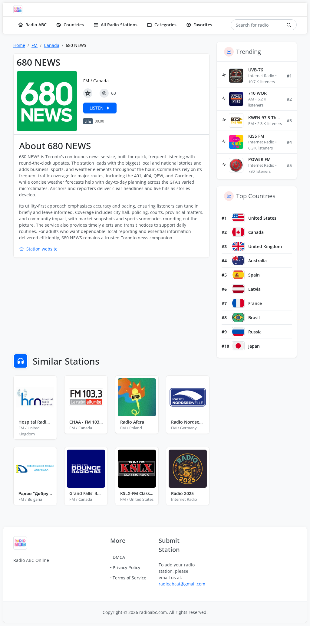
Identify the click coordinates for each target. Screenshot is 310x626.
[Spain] (238, 274)
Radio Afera (132, 422)
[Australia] (238, 260)
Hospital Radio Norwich (35, 422)
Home (19, 45)
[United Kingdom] (238, 246)
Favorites (202, 25)
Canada (51, 45)
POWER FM (259, 159)
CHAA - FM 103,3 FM (86, 422)
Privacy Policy (126, 567)
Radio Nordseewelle (187, 422)
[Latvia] (238, 288)
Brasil (254, 317)
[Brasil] (238, 317)
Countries (74, 25)
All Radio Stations (119, 25)
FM (34, 45)
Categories (165, 25)
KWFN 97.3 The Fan (265, 117)
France (255, 303)
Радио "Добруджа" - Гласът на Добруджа (35, 493)
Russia (255, 332)
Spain (254, 275)
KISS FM (256, 136)
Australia (257, 261)
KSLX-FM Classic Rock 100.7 (136, 493)
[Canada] (238, 232)
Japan (254, 346)
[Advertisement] (111, 306)
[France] (238, 303)
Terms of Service (129, 578)
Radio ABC (36, 25)
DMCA (119, 557)
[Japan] (238, 345)
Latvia (254, 289)
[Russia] (238, 331)
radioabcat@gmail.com (182, 584)
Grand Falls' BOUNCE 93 (86, 493)
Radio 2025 (182, 493)
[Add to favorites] (87, 93)
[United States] (238, 217)
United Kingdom (265, 246)
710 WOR (257, 93)
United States (262, 218)
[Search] (288, 24)
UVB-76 (255, 70)
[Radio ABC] (19, 9)
